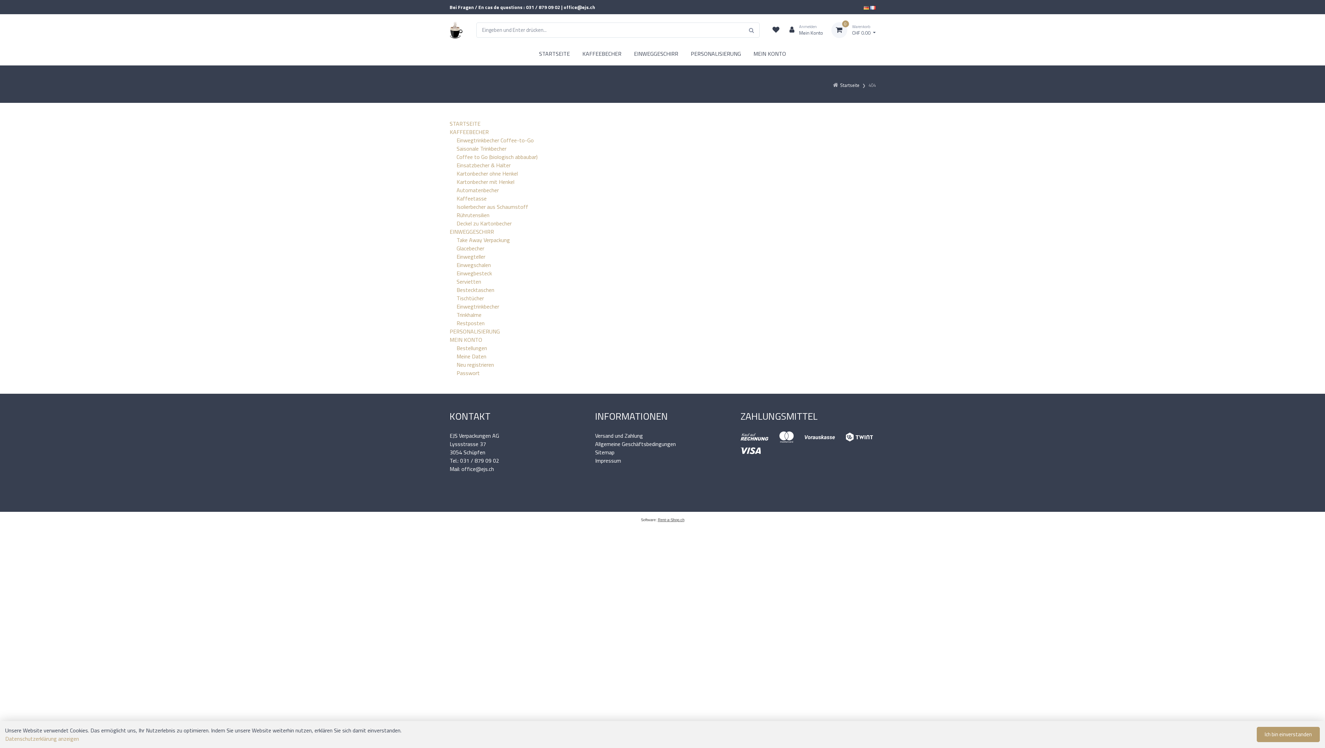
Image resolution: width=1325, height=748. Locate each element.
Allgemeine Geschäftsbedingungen (635, 444)
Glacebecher (470, 248)
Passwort (468, 373)
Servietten (469, 281)
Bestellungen (472, 348)
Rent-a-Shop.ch (671, 520)
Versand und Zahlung (619, 435)
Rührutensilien (473, 215)
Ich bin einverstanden (1288, 734)
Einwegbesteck (474, 273)
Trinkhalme (469, 315)
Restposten (471, 323)
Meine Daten (471, 356)
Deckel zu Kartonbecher (484, 223)
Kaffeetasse (472, 198)
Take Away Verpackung (483, 240)
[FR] (873, 7)
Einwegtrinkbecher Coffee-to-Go (495, 140)
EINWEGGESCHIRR (656, 54)
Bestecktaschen (475, 290)
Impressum (608, 460)
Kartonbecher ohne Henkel (487, 173)
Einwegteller (471, 256)
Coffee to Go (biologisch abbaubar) (497, 157)
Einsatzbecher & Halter (484, 165)
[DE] (866, 7)
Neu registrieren (475, 364)
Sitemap (605, 452)
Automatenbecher (478, 190)
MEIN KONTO (769, 54)
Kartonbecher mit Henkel (485, 182)
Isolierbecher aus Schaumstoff (492, 207)
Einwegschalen (474, 265)
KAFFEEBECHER (601, 54)
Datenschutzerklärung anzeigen (42, 738)
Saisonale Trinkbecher (481, 148)
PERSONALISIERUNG (716, 54)
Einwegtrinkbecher (478, 306)
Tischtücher (470, 298)
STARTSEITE (554, 54)
